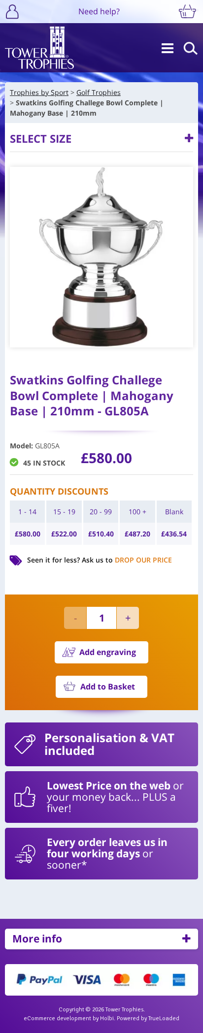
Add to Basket (107, 686)
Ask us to (127, 559)
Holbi (107, 1018)
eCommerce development (57, 1018)
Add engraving (107, 652)
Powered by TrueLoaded (148, 1018)
